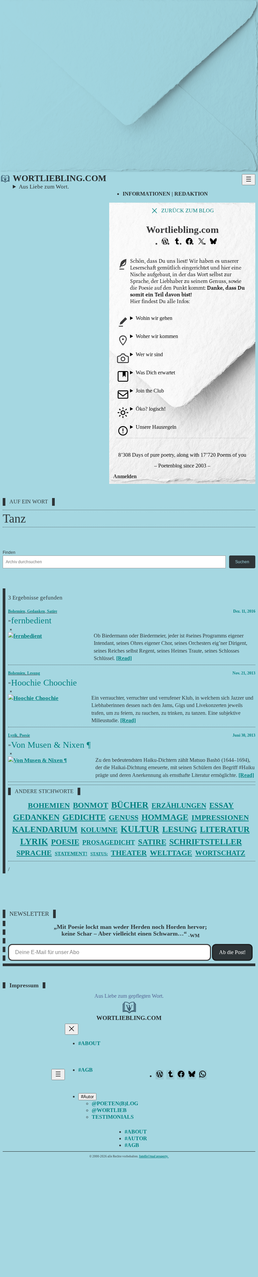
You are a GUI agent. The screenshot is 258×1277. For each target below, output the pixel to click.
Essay (221, 805)
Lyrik (12, 735)
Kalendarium (45, 829)
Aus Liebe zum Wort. (44, 186)
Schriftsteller (205, 841)
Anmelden (125, 476)
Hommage (164, 817)
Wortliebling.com (59, 178)
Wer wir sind (149, 354)
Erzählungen (179, 805)
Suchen (242, 562)
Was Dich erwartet (155, 372)
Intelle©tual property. (154, 1156)
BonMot (90, 805)
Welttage (171, 853)
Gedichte (84, 817)
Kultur (140, 829)
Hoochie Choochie (44, 683)
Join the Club (150, 391)
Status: (99, 853)
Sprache (34, 853)
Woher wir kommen (157, 336)
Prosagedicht (108, 842)
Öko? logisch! (151, 409)
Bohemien (16, 611)
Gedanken (36, 611)
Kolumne (99, 830)
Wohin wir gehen (154, 318)
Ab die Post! (232, 952)
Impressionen (220, 817)
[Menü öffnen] (248, 179)
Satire (52, 611)
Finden (9, 552)
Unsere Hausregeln (156, 427)
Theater (129, 853)
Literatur (225, 829)
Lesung (33, 673)
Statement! (71, 853)
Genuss (123, 818)
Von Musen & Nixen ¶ (51, 745)
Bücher (129, 805)
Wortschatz (220, 853)
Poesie (24, 735)
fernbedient (31, 620)
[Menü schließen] (71, 1029)
